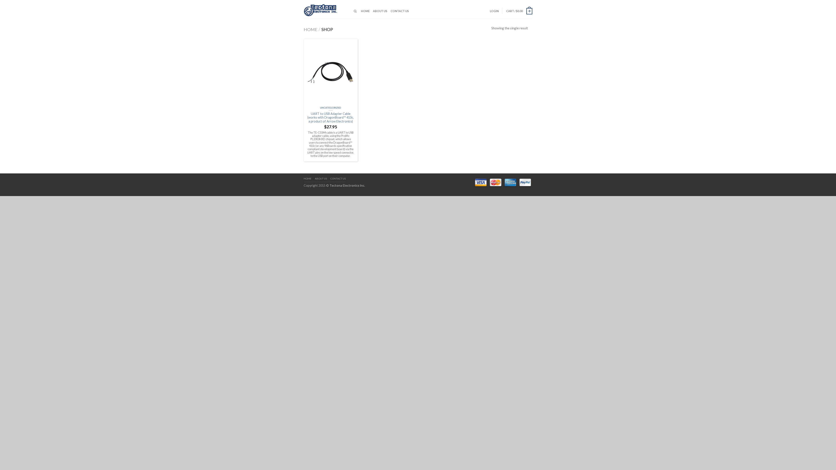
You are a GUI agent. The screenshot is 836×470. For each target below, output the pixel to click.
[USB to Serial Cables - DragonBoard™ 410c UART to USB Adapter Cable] (325, 9)
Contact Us (400, 11)
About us (380, 11)
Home (365, 11)
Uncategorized (330, 107)
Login (494, 11)
